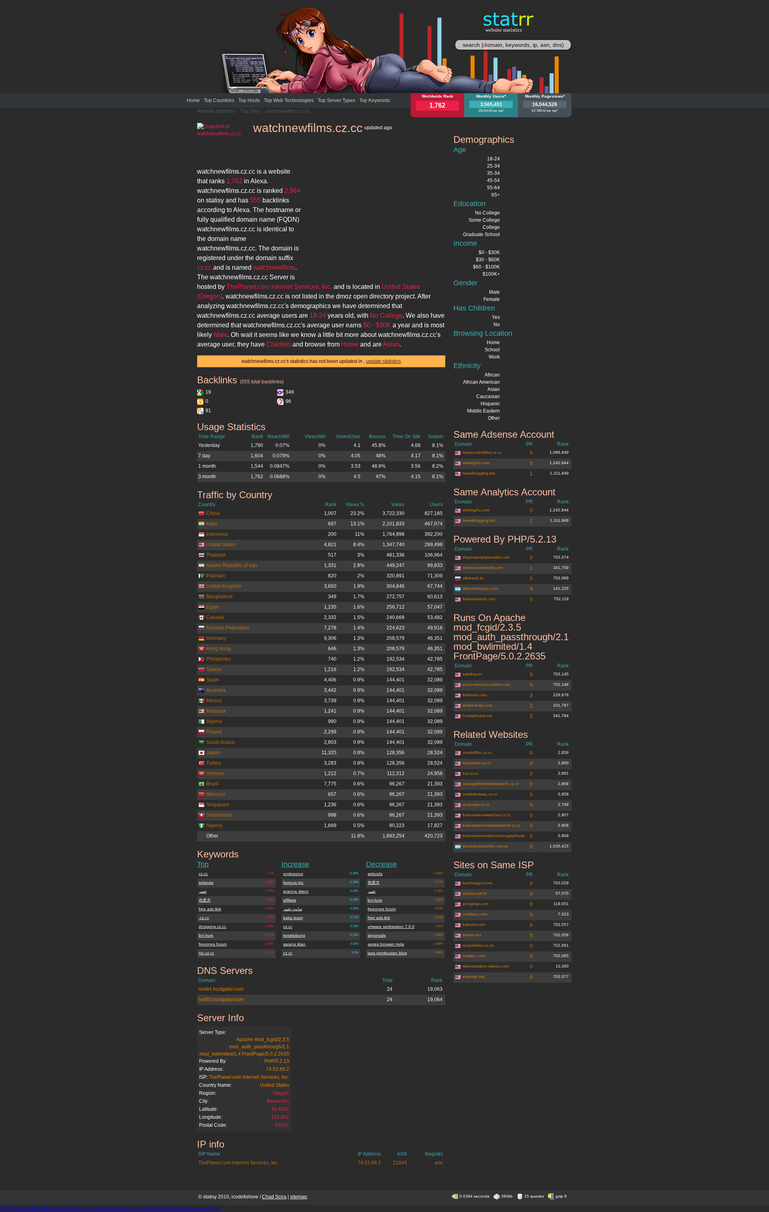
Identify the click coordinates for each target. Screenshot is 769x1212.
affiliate (289, 900)
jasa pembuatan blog (387, 953)
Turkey (213, 763)
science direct (295, 891)
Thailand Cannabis (89, 1208)
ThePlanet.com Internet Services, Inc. (249, 1077)
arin (439, 1163)
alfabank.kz (473, 578)
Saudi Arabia (220, 742)
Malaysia (216, 711)
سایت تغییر (292, 909)
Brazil (212, 784)
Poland (214, 732)
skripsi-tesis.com (477, 705)
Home (193, 100)
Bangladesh (219, 596)
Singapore (217, 804)
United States (221, 544)
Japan (213, 752)
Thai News (56, 1208)
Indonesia (217, 534)
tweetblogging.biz (479, 473)
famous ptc (293, 882)
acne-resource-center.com (486, 684)
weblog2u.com (476, 463)
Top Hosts (249, 100)
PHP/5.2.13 (276, 1061)
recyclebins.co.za (478, 945)
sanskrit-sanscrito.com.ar (485, 846)
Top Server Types (336, 100)
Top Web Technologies (289, 100)
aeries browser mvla (386, 944)
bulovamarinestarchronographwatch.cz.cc (494, 835)
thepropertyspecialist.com (486, 557)
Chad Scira (274, 1197)
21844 (400, 1163)
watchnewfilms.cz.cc (288, 111)
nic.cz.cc (206, 953)
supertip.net (474, 976)
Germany (216, 638)
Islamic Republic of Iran (231, 565)
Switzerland (219, 815)
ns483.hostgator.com (221, 999)
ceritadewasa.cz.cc (480, 794)
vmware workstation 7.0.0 (391, 926)
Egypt (212, 607)
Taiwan (214, 669)
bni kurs (206, 935)
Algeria (214, 721)
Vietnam (215, 773)
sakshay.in (472, 674)
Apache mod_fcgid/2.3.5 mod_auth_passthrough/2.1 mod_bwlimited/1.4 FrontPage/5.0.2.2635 (244, 1047)
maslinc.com (474, 956)
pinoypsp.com (475, 903)
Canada (215, 617)
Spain (212, 680)
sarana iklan (294, 944)
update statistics (383, 361)
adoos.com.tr (475, 893)
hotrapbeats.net (477, 715)
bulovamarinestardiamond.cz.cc (492, 825)
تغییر (203, 891)
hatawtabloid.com (479, 599)
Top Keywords (374, 100)
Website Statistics (216, 111)
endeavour (293, 873)
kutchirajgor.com (477, 883)
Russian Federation (227, 628)
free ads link (210, 909)
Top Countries (219, 100)
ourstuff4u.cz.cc (477, 752)
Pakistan (215, 576)
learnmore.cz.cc (477, 763)
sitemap (298, 1197)
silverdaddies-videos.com (486, 966)
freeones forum (213, 944)
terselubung (294, 935)
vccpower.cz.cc (476, 804)
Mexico (214, 700)
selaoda (206, 882)
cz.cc (203, 873)
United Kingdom (224, 586)
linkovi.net (472, 935)
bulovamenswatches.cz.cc (487, 815)
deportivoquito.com (480, 588)
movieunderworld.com (483, 567)
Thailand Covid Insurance (180, 1208)
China (212, 513)
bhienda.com (475, 695)
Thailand (215, 555)
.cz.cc (204, 918)
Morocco (215, 794)
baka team (293, 918)
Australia (215, 690)
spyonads (377, 935)
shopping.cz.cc (212, 926)
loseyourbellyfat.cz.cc (482, 452)
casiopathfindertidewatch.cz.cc (491, 783)
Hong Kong (218, 648)
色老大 (205, 900)
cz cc (287, 953)
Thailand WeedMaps (22, 1208)
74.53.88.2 (277, 1069)
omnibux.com (475, 914)
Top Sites (250, 111)
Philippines (218, 659)
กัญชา (214, 1208)
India (211, 524)
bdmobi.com (474, 924)
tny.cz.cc (470, 773)
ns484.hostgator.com (221, 989)
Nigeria (214, 825)
